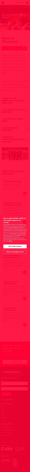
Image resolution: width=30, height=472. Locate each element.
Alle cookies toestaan (15, 246)
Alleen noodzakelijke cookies (15, 252)
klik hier (10, 241)
